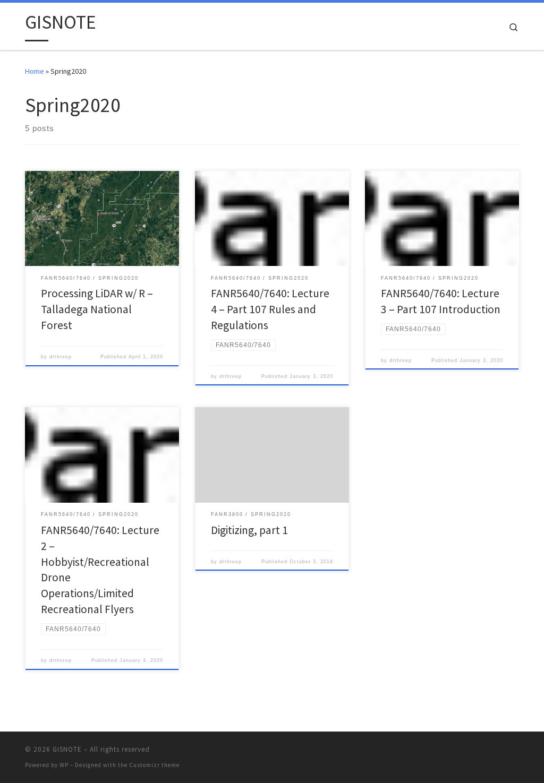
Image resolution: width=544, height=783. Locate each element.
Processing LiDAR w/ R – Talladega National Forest (97, 309)
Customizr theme (154, 765)
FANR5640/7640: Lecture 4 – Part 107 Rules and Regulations (270, 309)
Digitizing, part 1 (249, 530)
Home (34, 71)
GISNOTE (67, 749)
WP (64, 765)
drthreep (60, 356)
